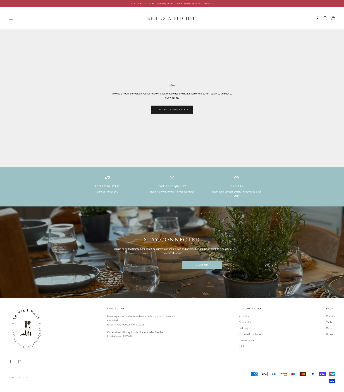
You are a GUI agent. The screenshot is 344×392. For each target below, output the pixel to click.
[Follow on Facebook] (10, 361)
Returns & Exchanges (251, 334)
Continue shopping (172, 109)
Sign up (202, 264)
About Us (244, 316)
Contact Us (245, 322)
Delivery (243, 328)
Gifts (329, 328)
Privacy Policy (246, 340)
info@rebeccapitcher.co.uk (129, 324)
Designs (330, 334)
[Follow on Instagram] (20, 361)
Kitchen (330, 316)
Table (329, 322)
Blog (241, 345)
